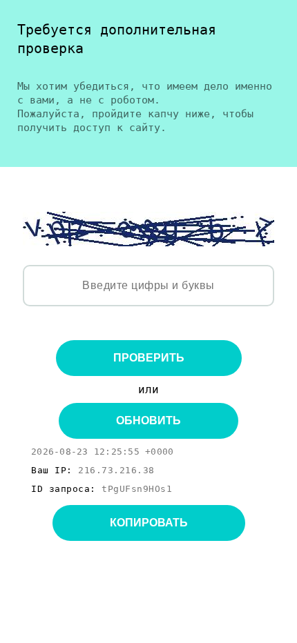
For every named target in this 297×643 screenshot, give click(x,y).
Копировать (149, 522)
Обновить (148, 420)
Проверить (148, 358)
